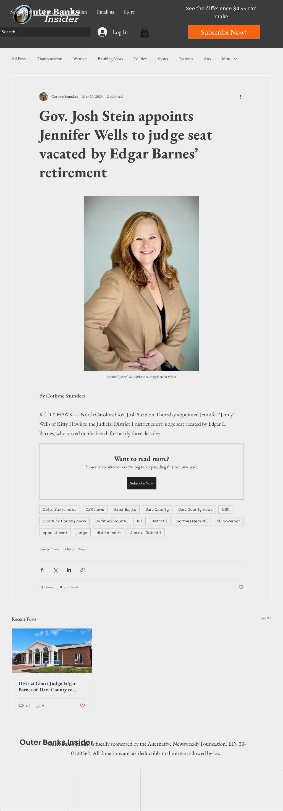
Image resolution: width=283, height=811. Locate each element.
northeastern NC (192, 521)
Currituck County (111, 521)
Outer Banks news (59, 509)
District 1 (159, 521)
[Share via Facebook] (41, 570)
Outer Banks (124, 509)
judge (82, 532)
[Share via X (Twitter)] (55, 570)
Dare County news (195, 509)
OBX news (95, 509)
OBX (225, 509)
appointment (55, 532)
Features (186, 58)
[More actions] (240, 96)
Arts (207, 58)
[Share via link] (82, 570)
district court (108, 532)
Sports (163, 58)
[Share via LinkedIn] (69, 570)
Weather (80, 58)
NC (139, 521)
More (226, 58)
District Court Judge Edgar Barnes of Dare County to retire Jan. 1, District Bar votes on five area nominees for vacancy (50, 686)
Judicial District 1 (145, 532)
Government (49, 548)
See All (266, 617)
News (82, 548)
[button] (144, 32)
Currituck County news (64, 521)
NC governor (228, 521)
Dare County (157, 509)
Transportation (49, 58)
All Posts (19, 58)
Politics (140, 58)
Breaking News (110, 58)
